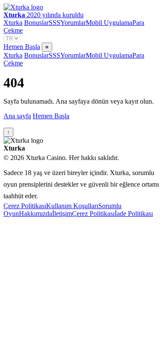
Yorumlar (73, 22)
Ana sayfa (17, 116)
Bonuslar (36, 22)
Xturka (12, 22)
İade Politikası (134, 213)
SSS (54, 22)
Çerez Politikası (24, 205)
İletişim (62, 213)
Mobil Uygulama (109, 22)
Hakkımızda (35, 213)
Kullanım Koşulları (72, 205)
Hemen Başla (21, 46)
